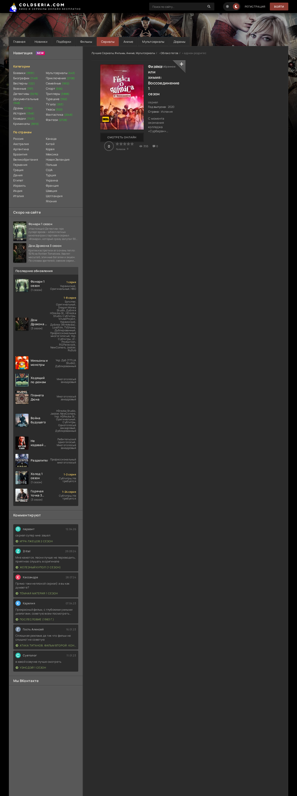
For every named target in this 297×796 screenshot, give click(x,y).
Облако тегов (169, 53)
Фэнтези (56, 120)
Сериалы (107, 42)
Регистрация (255, 6)
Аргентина (21, 149)
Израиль (19, 186)
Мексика (52, 154)
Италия (18, 196)
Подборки (64, 42)
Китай (50, 144)
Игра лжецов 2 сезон (36, 541)
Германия (20, 165)
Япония (51, 201)
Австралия (21, 144)
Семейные (58, 83)
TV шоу (54, 104)
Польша (51, 165)
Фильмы (86, 42)
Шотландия (54, 196)
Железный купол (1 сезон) (40, 567)
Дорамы (179, 42)
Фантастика (59, 115)
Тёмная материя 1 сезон (39, 593)
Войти (279, 6)
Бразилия (20, 154)
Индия (17, 191)
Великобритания (25, 160)
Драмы (23, 108)
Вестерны (24, 83)
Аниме (128, 42)
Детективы (25, 94)
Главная (19, 42)
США (49, 170)
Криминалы (26, 124)
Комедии (24, 118)
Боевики (23, 73)
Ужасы (54, 109)
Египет (18, 180)
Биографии (25, 78)
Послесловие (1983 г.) (37, 619)
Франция (52, 186)
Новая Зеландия (58, 160)
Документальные (25, 101)
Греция (18, 170)
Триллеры (58, 94)
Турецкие (56, 99)
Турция (51, 175)
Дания (17, 175)
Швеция (51, 191)
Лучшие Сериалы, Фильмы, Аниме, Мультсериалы (123, 53)
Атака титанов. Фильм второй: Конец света (48, 645)
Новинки (41, 42)
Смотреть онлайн (122, 137)
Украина (52, 180)
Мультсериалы (153, 42)
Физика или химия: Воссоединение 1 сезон (164, 80)
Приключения (60, 78)
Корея (50, 149)
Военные (23, 89)
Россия (18, 139)
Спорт (54, 89)
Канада (51, 139)
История (23, 113)
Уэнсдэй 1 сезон (33, 667)
